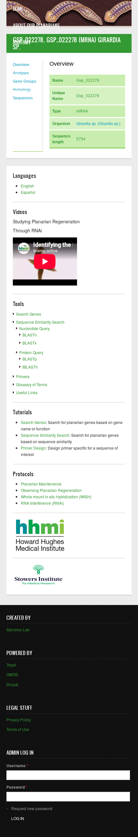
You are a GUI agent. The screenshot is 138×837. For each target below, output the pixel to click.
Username (17, 765)
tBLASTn (30, 366)
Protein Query (31, 352)
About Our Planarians (36, 25)
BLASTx (29, 342)
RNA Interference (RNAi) (42, 503)
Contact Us (25, 92)
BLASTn (29, 334)
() (98, 123)
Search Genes (28, 314)
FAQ (16, 75)
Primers (23, 376)
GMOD (12, 674)
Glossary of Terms (31, 384)
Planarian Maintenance (41, 483)
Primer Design (33, 448)
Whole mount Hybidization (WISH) (56, 496)
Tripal (11, 664)
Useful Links (27, 392)
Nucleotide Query (34, 328)
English (27, 185)
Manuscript (25, 58)
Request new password (31, 808)
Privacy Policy (18, 719)
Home (18, 8)
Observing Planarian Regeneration (51, 490)
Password (16, 787)
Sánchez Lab (18, 629)
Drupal (12, 684)
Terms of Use (17, 729)
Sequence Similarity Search (40, 322)
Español (28, 192)
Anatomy (22, 42)
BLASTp (29, 358)
